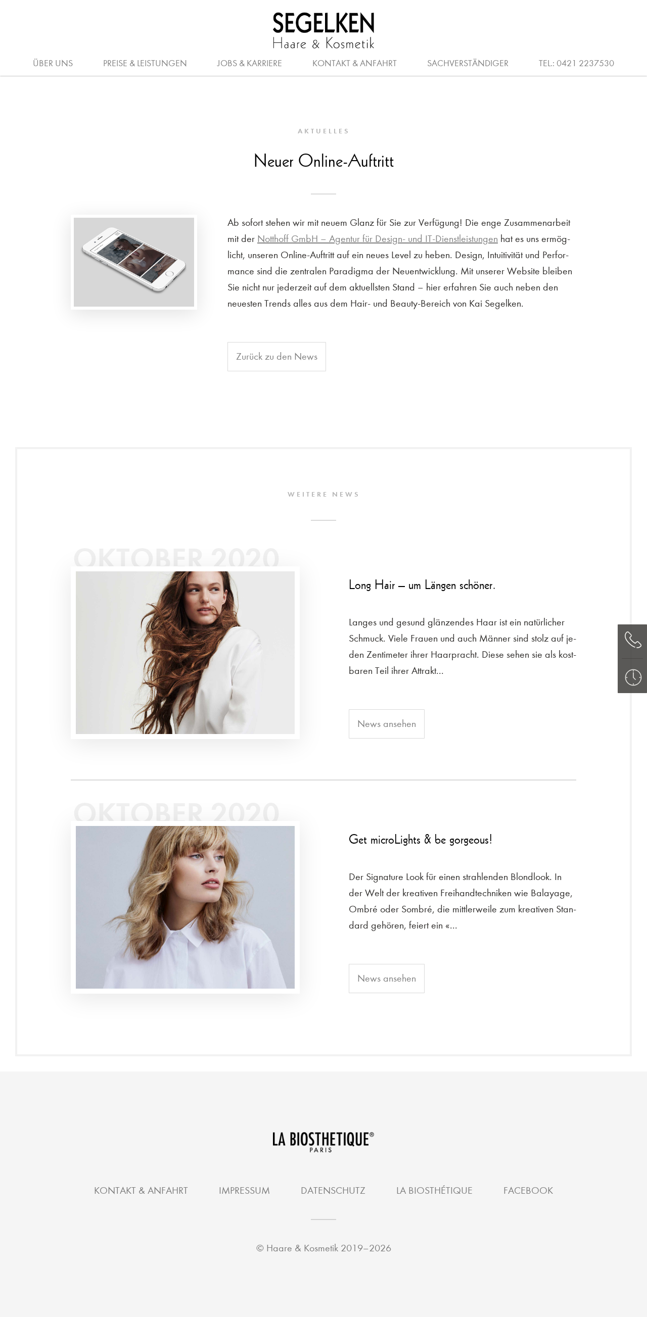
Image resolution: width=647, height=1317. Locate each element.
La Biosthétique (434, 1190)
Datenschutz (333, 1190)
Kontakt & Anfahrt (354, 63)
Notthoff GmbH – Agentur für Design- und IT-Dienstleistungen (377, 239)
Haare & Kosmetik (303, 1248)
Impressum (244, 1190)
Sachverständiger (468, 63)
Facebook (528, 1190)
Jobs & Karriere (249, 63)
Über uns (53, 63)
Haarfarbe (309, 62)
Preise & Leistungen (145, 63)
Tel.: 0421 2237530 (576, 63)
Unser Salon (297, 62)
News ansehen (386, 723)
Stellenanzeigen (406, 62)
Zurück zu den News (276, 356)
